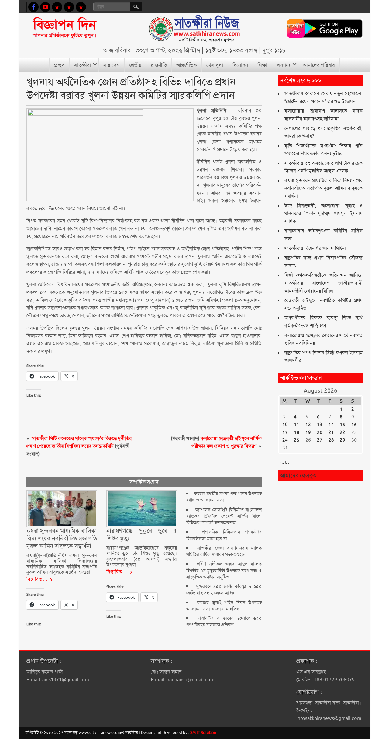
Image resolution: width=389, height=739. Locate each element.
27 (319, 440)
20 (319, 432)
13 (319, 425)
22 (342, 432)
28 (331, 440)
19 (308, 432)
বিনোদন (240, 65)
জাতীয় (135, 65)
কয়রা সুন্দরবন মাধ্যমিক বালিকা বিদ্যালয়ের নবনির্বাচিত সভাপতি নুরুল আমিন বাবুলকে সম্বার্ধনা (323, 188)
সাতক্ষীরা (82, 65)
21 (331, 432)
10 (285, 425)
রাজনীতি (159, 65)
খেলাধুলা (214, 65)
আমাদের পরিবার (319, 65)
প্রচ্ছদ (59, 65)
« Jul (283, 462)
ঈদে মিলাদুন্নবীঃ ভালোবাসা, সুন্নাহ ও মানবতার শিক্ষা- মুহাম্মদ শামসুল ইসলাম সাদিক (323, 213)
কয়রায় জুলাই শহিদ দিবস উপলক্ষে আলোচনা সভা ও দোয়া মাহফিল (224, 605)
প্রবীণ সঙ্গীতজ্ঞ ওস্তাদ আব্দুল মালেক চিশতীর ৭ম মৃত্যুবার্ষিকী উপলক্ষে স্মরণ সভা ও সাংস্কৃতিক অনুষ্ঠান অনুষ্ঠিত (224, 570)
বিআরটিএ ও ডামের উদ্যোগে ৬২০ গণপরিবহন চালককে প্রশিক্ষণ (224, 621)
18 (296, 432)
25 (296, 440)
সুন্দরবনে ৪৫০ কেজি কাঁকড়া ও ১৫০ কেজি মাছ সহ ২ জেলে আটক (224, 589)
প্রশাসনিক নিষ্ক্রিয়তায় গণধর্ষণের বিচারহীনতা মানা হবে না (224, 535)
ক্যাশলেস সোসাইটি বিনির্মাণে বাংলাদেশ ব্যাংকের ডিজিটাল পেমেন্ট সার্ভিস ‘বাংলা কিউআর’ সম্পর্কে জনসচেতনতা (224, 516)
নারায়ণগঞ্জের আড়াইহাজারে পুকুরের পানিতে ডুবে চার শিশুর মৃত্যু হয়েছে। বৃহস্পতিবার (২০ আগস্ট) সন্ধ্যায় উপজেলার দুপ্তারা (141, 556)
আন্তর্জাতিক (186, 65)
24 (285, 440)
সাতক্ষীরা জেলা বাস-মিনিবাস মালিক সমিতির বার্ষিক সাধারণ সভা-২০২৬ (224, 551)
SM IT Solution (203, 732)
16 (354, 425)
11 (296, 425)
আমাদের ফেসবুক (298, 475)
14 (331, 425)
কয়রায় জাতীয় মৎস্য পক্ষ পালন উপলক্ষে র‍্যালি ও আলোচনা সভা (224, 497)
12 (308, 425)
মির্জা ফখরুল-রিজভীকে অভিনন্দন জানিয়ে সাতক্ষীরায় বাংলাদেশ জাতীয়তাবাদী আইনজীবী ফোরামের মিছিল (323, 283)
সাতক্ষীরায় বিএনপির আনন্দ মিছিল (315, 248)
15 (342, 425)
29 (342, 440)
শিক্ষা (262, 65)
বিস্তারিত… (37, 579)
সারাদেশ (111, 65)
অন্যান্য (284, 65)
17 (285, 432)
